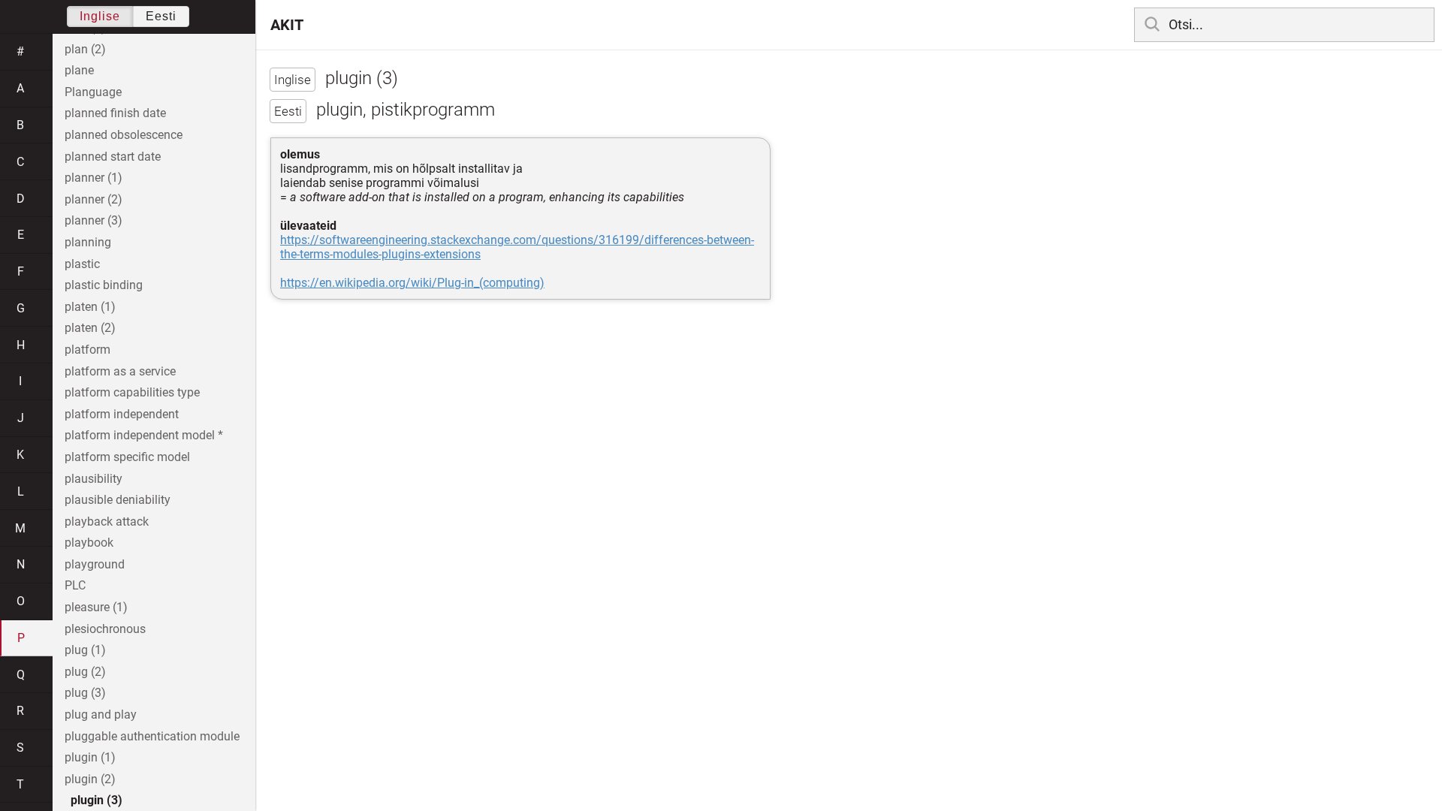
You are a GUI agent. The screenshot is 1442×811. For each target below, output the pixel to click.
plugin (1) (90, 757)
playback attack (107, 521)
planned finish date (115, 113)
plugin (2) (90, 779)
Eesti (161, 16)
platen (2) (90, 328)
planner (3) (93, 220)
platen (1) (90, 307)
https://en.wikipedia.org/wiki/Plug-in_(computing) (412, 283)
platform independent (122, 414)
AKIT (286, 25)
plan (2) (85, 49)
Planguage (93, 92)
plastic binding (104, 285)
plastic (82, 264)
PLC (75, 585)
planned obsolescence (124, 135)
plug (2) (85, 672)
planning (88, 242)
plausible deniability (117, 500)
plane (79, 70)
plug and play (101, 714)
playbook (89, 542)
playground (95, 564)
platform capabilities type (132, 392)
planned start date (113, 156)
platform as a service (120, 371)
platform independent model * (144, 435)
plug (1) (85, 650)
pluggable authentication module (152, 736)
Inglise (100, 16)
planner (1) (93, 177)
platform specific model (127, 457)
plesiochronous (105, 629)
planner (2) (93, 199)
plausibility (93, 479)
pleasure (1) (96, 607)
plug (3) (85, 693)
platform (87, 349)
